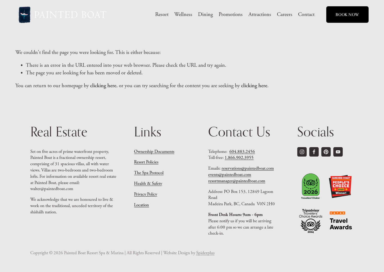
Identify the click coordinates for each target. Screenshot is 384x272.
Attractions (259, 14)
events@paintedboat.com (229, 174)
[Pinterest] (326, 152)
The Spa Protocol (149, 173)
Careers (284, 14)
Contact (306, 14)
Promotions (231, 14)
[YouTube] (338, 152)
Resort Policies (146, 162)
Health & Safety (148, 183)
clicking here (103, 85)
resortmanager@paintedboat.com (236, 181)
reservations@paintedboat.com (248, 168)
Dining (205, 14)
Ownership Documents (154, 151)
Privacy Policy (145, 194)
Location (141, 205)
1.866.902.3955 (239, 157)
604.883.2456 (242, 151)
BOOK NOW (347, 14)
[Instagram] (302, 152)
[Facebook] (314, 152)
